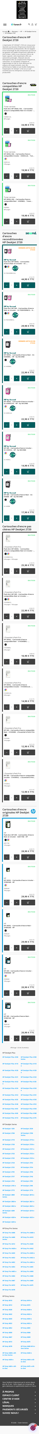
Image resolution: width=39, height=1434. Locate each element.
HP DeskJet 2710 (8, 1140)
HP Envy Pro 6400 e (28, 1233)
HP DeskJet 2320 (27, 1129)
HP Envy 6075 (25, 1342)
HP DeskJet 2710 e (27, 1140)
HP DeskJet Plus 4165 (10, 1113)
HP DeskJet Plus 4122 (28, 1077)
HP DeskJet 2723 (8, 1158)
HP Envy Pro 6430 (8, 1253)
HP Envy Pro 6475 (27, 1285)
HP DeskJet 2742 (27, 1176)
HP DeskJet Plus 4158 (28, 1109)
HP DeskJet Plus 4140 (10, 1104)
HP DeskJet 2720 (8, 1144)
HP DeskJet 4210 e (27, 1211)
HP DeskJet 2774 (27, 1190)
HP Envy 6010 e (26, 1300)
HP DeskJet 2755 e (9, 1186)
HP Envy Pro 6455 (27, 1267)
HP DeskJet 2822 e (9, 1206)
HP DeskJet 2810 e (27, 1195)
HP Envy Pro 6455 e (9, 1271)
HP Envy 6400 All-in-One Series (28, 1347)
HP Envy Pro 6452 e (28, 1262)
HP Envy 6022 (7, 1314)
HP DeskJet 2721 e (27, 1149)
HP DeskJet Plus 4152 (28, 1104)
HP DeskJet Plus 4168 (28, 1113)
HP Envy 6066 (25, 1332)
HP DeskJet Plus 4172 (10, 1118)
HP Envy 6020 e (26, 1310)
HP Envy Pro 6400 (8, 1233)
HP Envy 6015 (25, 1305)
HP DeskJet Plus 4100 (10, 1057)
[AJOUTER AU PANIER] (28, 131)
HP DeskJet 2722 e (27, 1154)
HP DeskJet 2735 (8, 1172)
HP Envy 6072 (7, 1342)
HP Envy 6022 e (26, 1314)
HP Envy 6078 (7, 1346)
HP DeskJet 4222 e (27, 1217)
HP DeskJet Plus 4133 (28, 1095)
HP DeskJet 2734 (27, 1167)
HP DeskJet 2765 (27, 1186)
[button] (32, 24)
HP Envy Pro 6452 (8, 1262)
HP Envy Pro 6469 (27, 1281)
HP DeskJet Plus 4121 (10, 1077)
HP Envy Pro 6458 (27, 1271)
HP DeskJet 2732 (27, 1163)
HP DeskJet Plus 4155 (10, 1109)
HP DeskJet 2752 (8, 1181)
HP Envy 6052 (7, 1328)
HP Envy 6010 (7, 1300)
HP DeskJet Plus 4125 (28, 1082)
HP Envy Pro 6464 (8, 1276)
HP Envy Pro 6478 (8, 1290)
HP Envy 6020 (7, 1310)
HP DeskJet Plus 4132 (10, 1095)
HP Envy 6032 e (26, 1323)
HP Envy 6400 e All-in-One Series (9, 1354)
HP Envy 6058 (7, 1332)
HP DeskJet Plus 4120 (10, 1070)
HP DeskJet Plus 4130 (10, 1088)
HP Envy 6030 (7, 1319)
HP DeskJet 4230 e (9, 1222)
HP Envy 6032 (7, 1323)
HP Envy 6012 (7, 1305)
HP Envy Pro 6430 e (28, 1253)
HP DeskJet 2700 (8, 1133)
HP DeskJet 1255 (8, 1129)
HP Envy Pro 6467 (8, 1281)
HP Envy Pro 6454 (8, 1267)
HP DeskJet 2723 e (27, 1158)
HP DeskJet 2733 (8, 1167)
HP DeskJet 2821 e (27, 1201)
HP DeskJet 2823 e (27, 1206)
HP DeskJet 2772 (8, 1190)
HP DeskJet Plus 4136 (28, 1100)
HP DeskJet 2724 (8, 1163)
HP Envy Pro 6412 (8, 1244)
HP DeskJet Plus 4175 (28, 1118)
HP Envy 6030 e (26, 1319)
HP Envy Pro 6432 (8, 1258)
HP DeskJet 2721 (8, 1149)
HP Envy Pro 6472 (8, 1285)
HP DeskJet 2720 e (27, 1144)
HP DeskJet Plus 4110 (10, 1064)
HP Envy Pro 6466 (27, 1276)
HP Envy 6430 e (7, 1360)
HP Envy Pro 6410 (27, 1237)
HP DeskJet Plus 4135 (10, 1100)
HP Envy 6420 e (26, 1353)
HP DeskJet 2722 (8, 1154)
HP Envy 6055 (25, 1328)
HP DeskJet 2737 (8, 1176)
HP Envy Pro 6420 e (9, 1248)
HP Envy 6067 (7, 1337)
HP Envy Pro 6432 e (28, 1258)
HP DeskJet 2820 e (9, 1201)
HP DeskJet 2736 (27, 1172)
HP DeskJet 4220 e (9, 1217)
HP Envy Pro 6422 (27, 1248)
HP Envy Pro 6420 (27, 1244)
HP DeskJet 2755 (27, 1181)
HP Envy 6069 (25, 1337)
